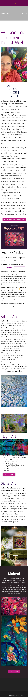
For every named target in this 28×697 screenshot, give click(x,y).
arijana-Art (5, 13)
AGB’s (13, 692)
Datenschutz (18, 692)
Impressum (9, 692)
